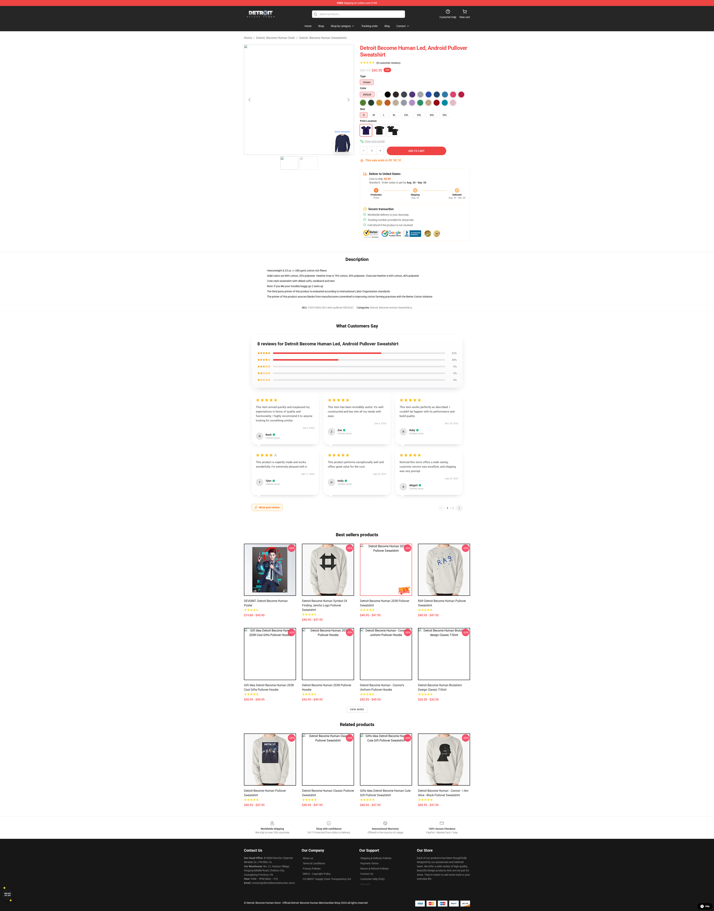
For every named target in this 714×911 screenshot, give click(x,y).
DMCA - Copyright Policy (317, 873)
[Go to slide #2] (309, 163)
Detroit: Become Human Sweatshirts (323, 38)
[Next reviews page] (459, 508)
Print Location (368, 120)
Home (248, 38)
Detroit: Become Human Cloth (275, 38)
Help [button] (707, 906)
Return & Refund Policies (374, 868)
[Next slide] (348, 100)
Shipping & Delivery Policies (375, 858)
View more (357, 709)
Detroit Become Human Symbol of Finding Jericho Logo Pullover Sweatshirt (324, 605)
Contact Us (366, 873)
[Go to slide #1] (289, 163)
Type (363, 76)
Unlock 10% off (7, 894)
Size (362, 109)
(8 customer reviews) (388, 62)
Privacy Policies (312, 868)
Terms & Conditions (314, 863)
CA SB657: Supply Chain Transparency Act (327, 879)
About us (308, 858)
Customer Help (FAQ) (372, 879)
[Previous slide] (250, 100)
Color (363, 88)
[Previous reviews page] (441, 508)
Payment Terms (369, 863)
